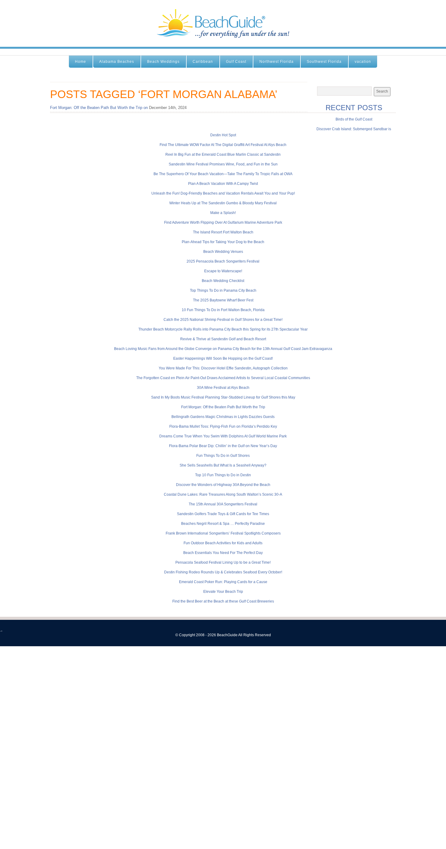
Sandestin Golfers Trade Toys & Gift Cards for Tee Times (223, 514)
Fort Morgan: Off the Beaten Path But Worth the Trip (223, 407)
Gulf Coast (236, 61)
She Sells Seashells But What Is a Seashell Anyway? (223, 465)
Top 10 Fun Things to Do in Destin (223, 475)
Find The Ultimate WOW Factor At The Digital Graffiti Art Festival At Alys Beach (223, 145)
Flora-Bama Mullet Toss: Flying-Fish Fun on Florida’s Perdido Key (223, 426)
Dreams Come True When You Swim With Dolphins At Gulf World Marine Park (223, 436)
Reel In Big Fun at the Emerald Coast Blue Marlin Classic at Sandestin (223, 154)
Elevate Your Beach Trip (223, 591)
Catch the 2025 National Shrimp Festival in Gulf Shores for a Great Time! (223, 320)
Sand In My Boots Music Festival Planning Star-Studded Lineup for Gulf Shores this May (223, 397)
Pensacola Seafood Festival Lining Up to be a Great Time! (223, 562)
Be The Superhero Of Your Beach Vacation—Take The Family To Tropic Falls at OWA (223, 174)
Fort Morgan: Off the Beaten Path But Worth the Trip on (99, 107)
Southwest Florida (324, 61)
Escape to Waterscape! (223, 271)
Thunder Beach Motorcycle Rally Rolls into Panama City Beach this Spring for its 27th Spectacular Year (223, 329)
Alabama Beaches (116, 61)
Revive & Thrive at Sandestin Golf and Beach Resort (223, 339)
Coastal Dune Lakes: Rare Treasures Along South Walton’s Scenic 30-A (223, 494)
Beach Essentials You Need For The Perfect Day (223, 553)
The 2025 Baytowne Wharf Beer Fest (223, 300)
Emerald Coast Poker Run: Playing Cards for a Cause (223, 582)
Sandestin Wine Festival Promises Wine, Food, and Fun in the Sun (223, 164)
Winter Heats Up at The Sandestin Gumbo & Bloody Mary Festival (223, 203)
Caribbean (203, 61)
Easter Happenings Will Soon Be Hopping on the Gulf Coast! (223, 358)
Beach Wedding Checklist (223, 281)
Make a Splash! (223, 213)
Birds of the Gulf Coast (354, 119)
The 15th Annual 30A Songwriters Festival (223, 504)
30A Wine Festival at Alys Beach (223, 387)
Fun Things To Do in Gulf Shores (223, 455)
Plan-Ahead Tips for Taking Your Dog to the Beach (223, 242)
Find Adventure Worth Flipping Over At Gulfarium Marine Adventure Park (223, 222)
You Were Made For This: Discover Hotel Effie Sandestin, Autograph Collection (223, 368)
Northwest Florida (276, 61)
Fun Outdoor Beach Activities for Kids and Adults (223, 543)
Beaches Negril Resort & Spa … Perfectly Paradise (223, 523)
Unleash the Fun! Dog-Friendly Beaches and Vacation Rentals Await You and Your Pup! (223, 193)
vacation (363, 61)
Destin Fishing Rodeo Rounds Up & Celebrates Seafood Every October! (223, 572)
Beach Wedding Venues (223, 252)
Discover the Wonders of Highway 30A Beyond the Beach (223, 485)
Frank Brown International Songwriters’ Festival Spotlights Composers (223, 533)
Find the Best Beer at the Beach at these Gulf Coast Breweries (223, 601)
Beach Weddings (163, 61)
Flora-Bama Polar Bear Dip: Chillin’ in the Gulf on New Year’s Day (223, 446)
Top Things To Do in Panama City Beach (223, 290)
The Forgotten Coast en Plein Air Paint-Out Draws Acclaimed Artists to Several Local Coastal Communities (223, 378)
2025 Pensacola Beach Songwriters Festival (223, 261)
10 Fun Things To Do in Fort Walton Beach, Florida (223, 310)
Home (80, 61)
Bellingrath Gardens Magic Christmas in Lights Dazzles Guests (223, 417)
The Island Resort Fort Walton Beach (223, 232)
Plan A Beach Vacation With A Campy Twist (223, 184)
